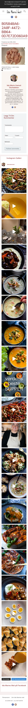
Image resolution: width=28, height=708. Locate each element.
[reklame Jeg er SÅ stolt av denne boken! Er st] (14, 384)
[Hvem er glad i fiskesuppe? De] (14, 308)
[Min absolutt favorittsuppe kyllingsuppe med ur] (14, 486)
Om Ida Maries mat (18, 697)
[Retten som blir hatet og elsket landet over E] (14, 613)
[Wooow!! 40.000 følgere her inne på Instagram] (14, 435)
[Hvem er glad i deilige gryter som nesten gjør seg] (14, 257)
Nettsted (7, 141)
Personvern (6, 697)
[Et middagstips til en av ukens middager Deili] (14, 460)
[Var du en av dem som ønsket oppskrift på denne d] (14, 282)
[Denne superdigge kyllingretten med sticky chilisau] (14, 409)
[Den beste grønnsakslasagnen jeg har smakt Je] (14, 562)
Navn (6, 135)
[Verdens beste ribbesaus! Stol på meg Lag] (14, 664)
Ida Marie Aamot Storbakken (11, 43)
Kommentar (8, 125)
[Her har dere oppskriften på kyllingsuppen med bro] (14, 333)
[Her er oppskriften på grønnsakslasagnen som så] (14, 537)
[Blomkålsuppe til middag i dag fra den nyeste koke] (14, 206)
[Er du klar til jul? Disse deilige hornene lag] (14, 638)
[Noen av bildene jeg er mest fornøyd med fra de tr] (14, 511)
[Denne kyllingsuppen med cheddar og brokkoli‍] (14, 358)
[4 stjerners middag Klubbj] (14, 231)
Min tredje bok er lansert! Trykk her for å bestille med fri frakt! (15, 4)
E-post (17, 135)
